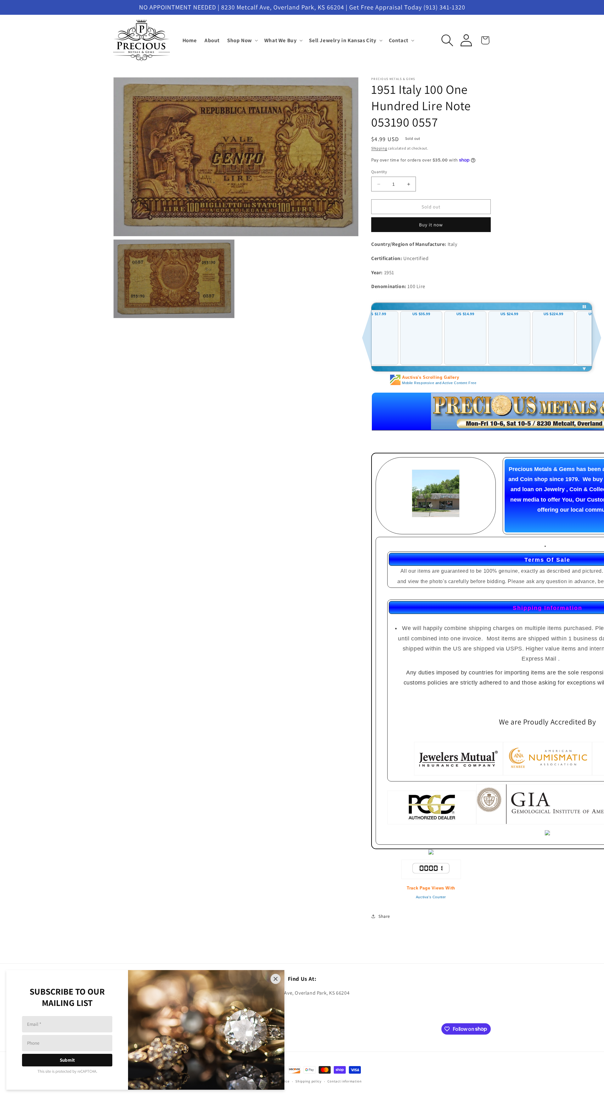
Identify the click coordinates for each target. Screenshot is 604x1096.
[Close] (276, 979)
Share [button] (384, 916)
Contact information (344, 1081)
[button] (241, 40)
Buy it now (431, 225)
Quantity (379, 171)
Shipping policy (308, 1081)
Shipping (379, 148)
